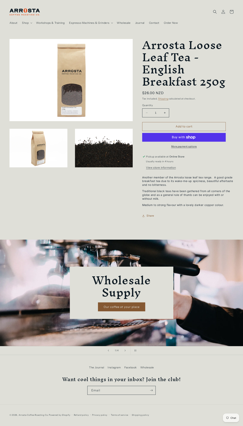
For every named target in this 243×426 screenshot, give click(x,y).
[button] (27, 23)
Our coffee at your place (122, 307)
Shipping (163, 98)
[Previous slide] (108, 350)
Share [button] (150, 215)
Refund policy (81, 415)
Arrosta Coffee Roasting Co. (33, 415)
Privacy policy (99, 415)
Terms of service (119, 415)
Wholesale (147, 367)
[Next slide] (125, 350)
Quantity (147, 105)
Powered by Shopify (59, 415)
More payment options (184, 146)
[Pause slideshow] (134, 350)
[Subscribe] (151, 390)
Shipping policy (140, 415)
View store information (161, 167)
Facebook (130, 367)
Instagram (114, 367)
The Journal (96, 367)
